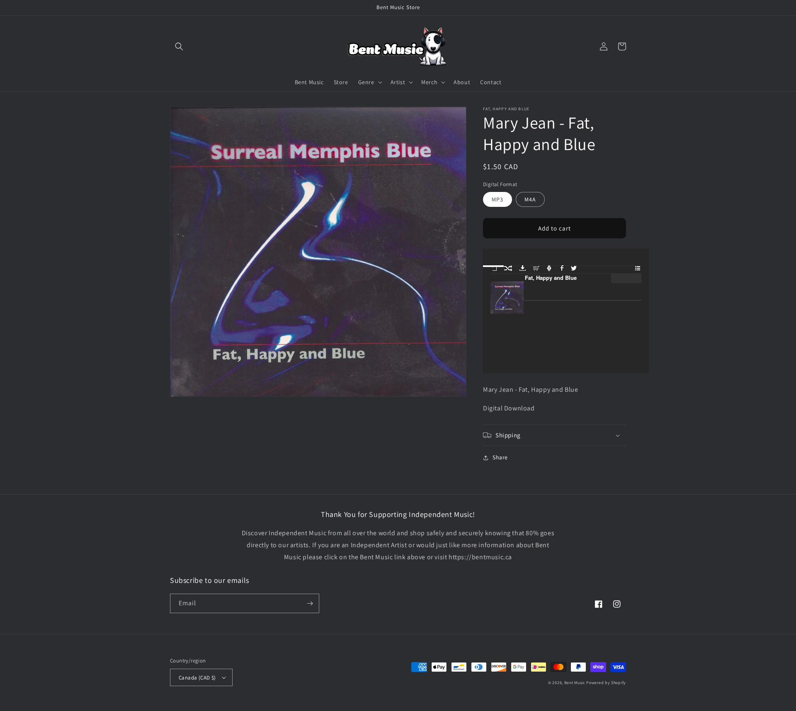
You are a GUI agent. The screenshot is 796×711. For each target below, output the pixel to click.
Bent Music (574, 682)
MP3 (497, 199)
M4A (530, 199)
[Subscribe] (310, 603)
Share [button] (500, 457)
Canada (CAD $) (197, 677)
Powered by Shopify (606, 682)
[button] (179, 46)
